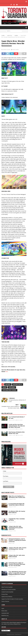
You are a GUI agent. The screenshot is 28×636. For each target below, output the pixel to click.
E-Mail (4, 471)
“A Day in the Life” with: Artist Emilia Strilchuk (17, 556)
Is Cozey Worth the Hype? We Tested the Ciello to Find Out (16, 504)
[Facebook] (11, 4)
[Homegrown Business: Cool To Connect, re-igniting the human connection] (4, 540)
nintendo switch (17, 384)
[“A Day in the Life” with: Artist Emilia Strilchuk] (4, 557)
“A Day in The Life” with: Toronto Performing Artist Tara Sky (17, 548)
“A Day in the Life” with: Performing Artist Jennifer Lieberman (16, 528)
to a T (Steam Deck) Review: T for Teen (17, 417)
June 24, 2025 (12, 420)
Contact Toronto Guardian (7, 592)
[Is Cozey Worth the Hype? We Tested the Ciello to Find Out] (4, 505)
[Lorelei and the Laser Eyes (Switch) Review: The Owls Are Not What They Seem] (4, 426)
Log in (2, 608)
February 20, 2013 (13, 567)
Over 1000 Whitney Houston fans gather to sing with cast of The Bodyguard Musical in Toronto (17, 573)
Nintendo (7, 384)
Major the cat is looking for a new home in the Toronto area (17, 496)
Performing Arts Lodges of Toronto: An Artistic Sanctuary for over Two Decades (17, 564)
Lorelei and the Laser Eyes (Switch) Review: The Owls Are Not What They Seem (17, 426)
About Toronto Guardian (7, 587)
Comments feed (5, 613)
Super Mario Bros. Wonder (9, 390)
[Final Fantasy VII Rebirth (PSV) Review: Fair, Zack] (4, 433)
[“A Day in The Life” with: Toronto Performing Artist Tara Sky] (4, 549)
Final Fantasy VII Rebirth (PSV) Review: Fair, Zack (16, 432)
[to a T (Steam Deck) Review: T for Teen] (4, 418)
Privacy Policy (4, 594)
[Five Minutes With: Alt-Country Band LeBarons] (4, 513)
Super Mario (12, 387)
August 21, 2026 (13, 506)
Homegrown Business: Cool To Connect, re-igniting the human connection (17, 540)
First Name (5, 476)
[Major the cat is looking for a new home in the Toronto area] (4, 497)
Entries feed (4, 610)
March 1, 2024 (12, 435)
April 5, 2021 (12, 543)
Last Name (5, 481)
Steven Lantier (15, 49)
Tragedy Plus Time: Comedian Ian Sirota (17, 519)
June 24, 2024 (12, 428)
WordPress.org (4, 615)
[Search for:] (14, 31)
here (6, 371)
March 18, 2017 (13, 576)
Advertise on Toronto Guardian (8, 589)
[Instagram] (14, 4)
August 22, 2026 (13, 499)
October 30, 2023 (6, 49)
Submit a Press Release (6, 596)
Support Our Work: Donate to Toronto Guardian (12, 599)
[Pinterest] (17, 4)
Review (4, 387)
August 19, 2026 (13, 530)
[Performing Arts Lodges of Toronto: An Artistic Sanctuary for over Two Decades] (4, 564)
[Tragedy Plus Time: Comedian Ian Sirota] (4, 520)
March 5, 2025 (12, 550)
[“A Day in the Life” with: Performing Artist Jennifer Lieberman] (4, 528)
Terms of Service (5, 601)
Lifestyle (9, 35)
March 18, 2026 (13, 558)
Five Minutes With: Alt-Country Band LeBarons (17, 511)
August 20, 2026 (13, 521)
